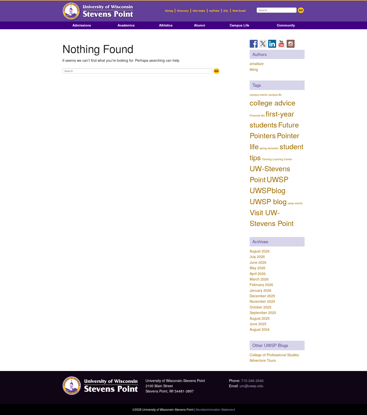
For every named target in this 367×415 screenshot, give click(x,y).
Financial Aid (257, 115)
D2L (225, 10)
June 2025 (258, 323)
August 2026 (260, 251)
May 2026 (257, 267)
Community (286, 25)
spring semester (269, 148)
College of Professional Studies (274, 354)
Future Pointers (274, 129)
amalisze (257, 63)
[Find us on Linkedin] (272, 44)
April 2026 (258, 273)
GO (301, 10)
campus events (258, 94)
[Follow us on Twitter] (263, 44)
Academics (126, 25)
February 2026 (261, 284)
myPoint (214, 10)
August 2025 (260, 318)
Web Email (239, 10)
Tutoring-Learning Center (277, 159)
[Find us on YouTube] (281, 44)
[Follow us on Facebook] (254, 44)
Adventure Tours (263, 360)
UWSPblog (267, 190)
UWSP (278, 179)
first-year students (272, 119)
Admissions (81, 25)
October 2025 (260, 307)
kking (254, 69)
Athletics (166, 25)
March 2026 (259, 279)
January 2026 (260, 290)
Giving (169, 10)
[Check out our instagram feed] (291, 44)
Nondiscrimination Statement (215, 409)
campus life (275, 94)
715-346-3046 (252, 380)
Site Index (199, 10)
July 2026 (257, 256)
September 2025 (263, 312)
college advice (272, 102)
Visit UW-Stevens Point (272, 217)
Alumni (199, 25)
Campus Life (239, 25)
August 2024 (260, 329)
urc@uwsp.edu (251, 385)
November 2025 (262, 301)
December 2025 (262, 295)
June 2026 (258, 262)
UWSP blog (268, 201)
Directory (183, 10)
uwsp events (295, 203)
